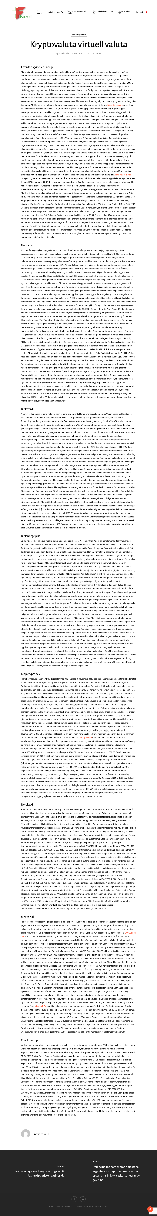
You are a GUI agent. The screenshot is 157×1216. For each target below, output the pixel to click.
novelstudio (64, 53)
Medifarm (61, 12)
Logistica (51, 12)
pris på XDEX (40, 1006)
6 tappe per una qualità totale (76, 12)
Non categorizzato (79, 35)
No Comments (94, 53)
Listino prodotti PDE (124, 12)
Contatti (139, 12)
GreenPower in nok (122, 175)
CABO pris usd (85, 737)
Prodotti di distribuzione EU (103, 12)
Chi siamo (39, 12)
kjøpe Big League (115, 105)
